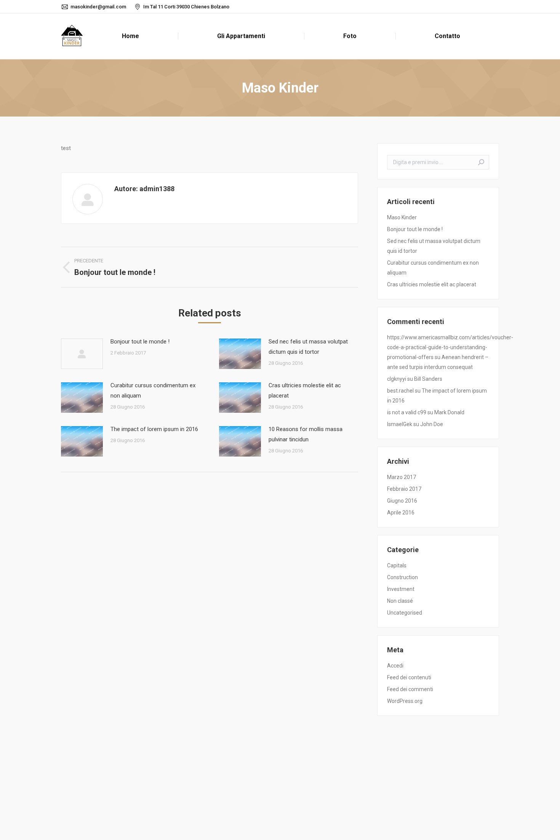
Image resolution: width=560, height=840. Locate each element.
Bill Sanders (428, 379)
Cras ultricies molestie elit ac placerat (305, 390)
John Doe (431, 424)
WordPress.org (404, 701)
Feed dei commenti (410, 689)
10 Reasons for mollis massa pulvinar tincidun (305, 434)
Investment (400, 589)
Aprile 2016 (400, 512)
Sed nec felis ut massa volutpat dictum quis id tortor (308, 346)
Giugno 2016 (402, 501)
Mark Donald (449, 412)
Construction (402, 577)
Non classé (400, 601)
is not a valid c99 (406, 412)
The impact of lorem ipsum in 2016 (154, 429)
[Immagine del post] (82, 354)
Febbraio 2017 (404, 489)
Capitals (396, 565)
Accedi (395, 666)
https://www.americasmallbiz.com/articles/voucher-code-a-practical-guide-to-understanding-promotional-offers (450, 347)
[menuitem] (130, 36)
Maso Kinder (402, 217)
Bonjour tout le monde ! (140, 341)
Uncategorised (404, 613)
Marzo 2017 (401, 477)
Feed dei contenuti (409, 677)
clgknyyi (396, 379)
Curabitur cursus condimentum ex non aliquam (152, 390)
